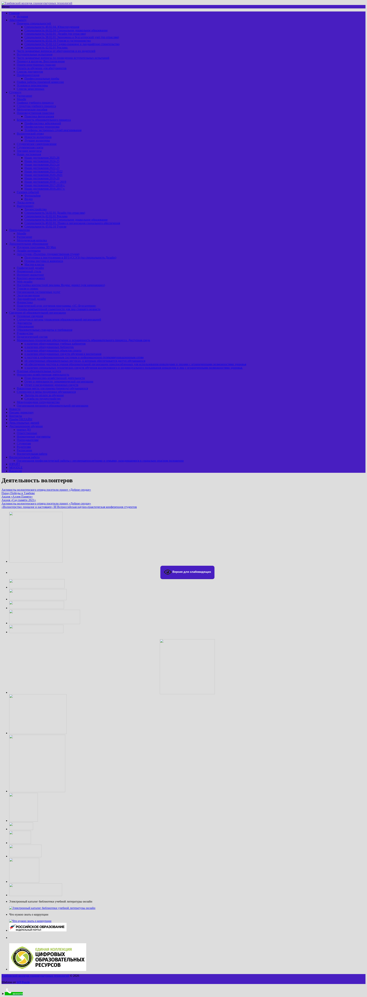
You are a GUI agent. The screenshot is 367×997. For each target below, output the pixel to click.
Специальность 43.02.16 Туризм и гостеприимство (57, 40)
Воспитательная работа (32, 453)
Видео (28, 199)
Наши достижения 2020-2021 (43, 175)
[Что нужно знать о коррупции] (30, 921)
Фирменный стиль (29, 271)
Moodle (21, 99)
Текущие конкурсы (29, 150)
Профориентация (28, 75)
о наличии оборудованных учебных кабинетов (55, 343)
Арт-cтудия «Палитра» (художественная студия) (48, 254)
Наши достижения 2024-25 (41, 161)
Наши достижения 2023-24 (41, 164)
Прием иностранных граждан (36, 64)
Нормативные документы (33, 436)
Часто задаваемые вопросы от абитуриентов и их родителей (56, 51)
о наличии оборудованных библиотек (49, 347)
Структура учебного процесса (36, 106)
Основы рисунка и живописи (43, 261)
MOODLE (16, 467)
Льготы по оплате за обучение (44, 395)
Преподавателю (19, 230)
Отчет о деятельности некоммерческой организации (58, 381)
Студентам (24, 443)
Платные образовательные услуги (39, 371)
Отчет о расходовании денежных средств (51, 385)
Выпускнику (25, 206)
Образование (25, 326)
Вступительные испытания (34, 54)
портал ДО (24, 429)
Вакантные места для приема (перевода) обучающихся (52, 388)
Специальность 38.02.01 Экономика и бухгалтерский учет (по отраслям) (71, 37)
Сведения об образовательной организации (37, 312)
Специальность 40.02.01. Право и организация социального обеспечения (72, 223)
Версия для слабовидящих (191, 571)
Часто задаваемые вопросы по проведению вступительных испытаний (63, 57)
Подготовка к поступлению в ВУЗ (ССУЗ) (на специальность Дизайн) (70, 257)
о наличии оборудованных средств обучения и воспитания (62, 354)
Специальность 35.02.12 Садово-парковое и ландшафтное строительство (71, 44)
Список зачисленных (30, 88)
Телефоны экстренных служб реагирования (52, 130)
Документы (24, 323)
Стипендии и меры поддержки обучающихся (46, 391)
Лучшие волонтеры (37, 140)
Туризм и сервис (27, 288)
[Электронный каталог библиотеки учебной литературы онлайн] (52, 908)
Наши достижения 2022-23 (41, 168)
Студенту (15, 92)
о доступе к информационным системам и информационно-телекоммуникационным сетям (84, 357)
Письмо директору (21, 412)
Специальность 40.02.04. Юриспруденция (51, 26)
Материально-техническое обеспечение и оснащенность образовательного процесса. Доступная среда (83, 340)
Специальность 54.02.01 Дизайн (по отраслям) (55, 33)
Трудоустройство (35, 209)
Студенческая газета (30, 147)
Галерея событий (28, 192)
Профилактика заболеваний (42, 123)
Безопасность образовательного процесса (44, 119)
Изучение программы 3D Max (36, 247)
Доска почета (25, 202)
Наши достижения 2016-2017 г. (44, 188)
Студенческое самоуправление (37, 144)
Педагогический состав (32, 336)
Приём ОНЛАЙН (20, 419)
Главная (14, 13)
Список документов (30, 71)
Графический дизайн (30, 267)
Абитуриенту (18, 20)
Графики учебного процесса (35, 102)
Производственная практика (35, 113)
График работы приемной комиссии (40, 82)
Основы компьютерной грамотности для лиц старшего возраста (58, 309)
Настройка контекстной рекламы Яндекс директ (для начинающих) (61, 285)
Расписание (24, 95)
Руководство (25, 333)
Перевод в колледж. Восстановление (41, 61)
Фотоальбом (32, 195)
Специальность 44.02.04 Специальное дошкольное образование (66, 30)
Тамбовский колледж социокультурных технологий (35, 975)
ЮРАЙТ (14, 464)
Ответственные (27, 433)
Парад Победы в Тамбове (18, 493)
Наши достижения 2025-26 (41, 157)
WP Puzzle (23, 982)
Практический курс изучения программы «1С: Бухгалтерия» (56, 305)
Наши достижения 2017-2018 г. (44, 185)
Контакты (15, 416)
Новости (14, 409)
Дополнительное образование (28, 243)
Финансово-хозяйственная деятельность (43, 374)
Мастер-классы (34, 264)
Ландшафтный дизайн (31, 298)
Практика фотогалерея (39, 116)
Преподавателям (27, 440)
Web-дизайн (24, 281)
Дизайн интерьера (29, 250)
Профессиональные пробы (41, 78)
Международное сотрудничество (38, 402)
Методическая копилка (32, 240)
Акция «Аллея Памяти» (17, 496)
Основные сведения (30, 316)
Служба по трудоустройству (42, 398)
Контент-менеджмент (31, 278)
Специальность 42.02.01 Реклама (46, 47)
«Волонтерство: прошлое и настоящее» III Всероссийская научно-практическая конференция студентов (69, 507)
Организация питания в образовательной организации (52, 405)
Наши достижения (29, 154)
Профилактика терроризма (41, 126)
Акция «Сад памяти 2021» (19, 500)
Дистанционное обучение (26, 426)
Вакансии (15, 471)
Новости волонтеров (38, 137)
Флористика (25, 302)
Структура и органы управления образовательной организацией (59, 319)
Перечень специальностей (34, 23)
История (22, 16)
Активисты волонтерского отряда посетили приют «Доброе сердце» (46, 489)
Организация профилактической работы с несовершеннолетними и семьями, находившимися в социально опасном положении (100, 460)
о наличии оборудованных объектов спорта (52, 350)
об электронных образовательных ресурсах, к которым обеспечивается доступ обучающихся (84, 360)
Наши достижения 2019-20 (41, 178)
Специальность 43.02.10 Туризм (45, 226)
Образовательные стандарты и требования (44, 329)
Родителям (24, 446)
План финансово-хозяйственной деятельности (54, 378)
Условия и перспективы (32, 85)
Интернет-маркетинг (30, 274)
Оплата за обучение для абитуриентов (42, 68)
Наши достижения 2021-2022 (43, 171)
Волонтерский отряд (30, 133)
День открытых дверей (24, 422)
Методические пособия (32, 109)
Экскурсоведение (28, 295)
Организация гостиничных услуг (38, 292)
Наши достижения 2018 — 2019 (45, 181)
